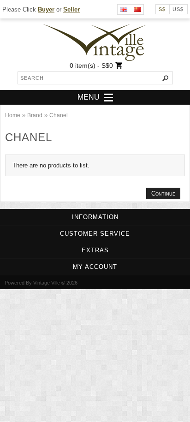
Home (12, 115)
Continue (163, 193)
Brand (34, 115)
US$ (178, 9)
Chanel (58, 115)
